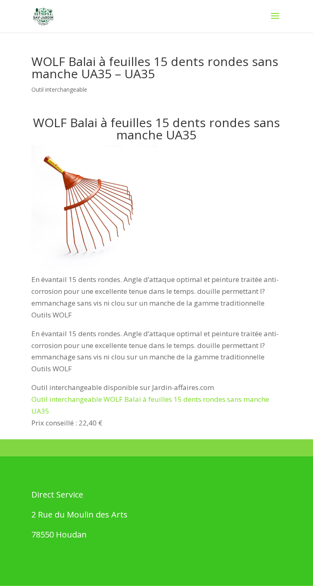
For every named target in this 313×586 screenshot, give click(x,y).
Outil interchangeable (59, 89)
